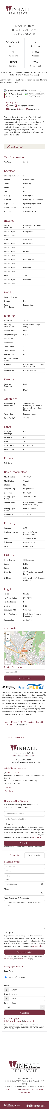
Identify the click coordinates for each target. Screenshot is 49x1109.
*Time (6, 889)
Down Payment (10, 994)
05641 (9, 725)
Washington (29, 722)
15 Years (21, 977)
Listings (14, 722)
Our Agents (10, 791)
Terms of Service (23, 959)
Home (6, 722)
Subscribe (24, 843)
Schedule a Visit (34, 855)
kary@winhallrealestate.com (31, 1089)
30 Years (10, 977)
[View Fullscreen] (8, 644)
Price (6, 985)
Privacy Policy (37, 837)
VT (21, 722)
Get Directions (24, 678)
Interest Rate (10, 1003)
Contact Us (10, 787)
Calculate (24, 1012)
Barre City (40, 722)
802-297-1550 (12, 772)
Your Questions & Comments (16, 898)
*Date (6, 879)
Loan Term (8, 971)
